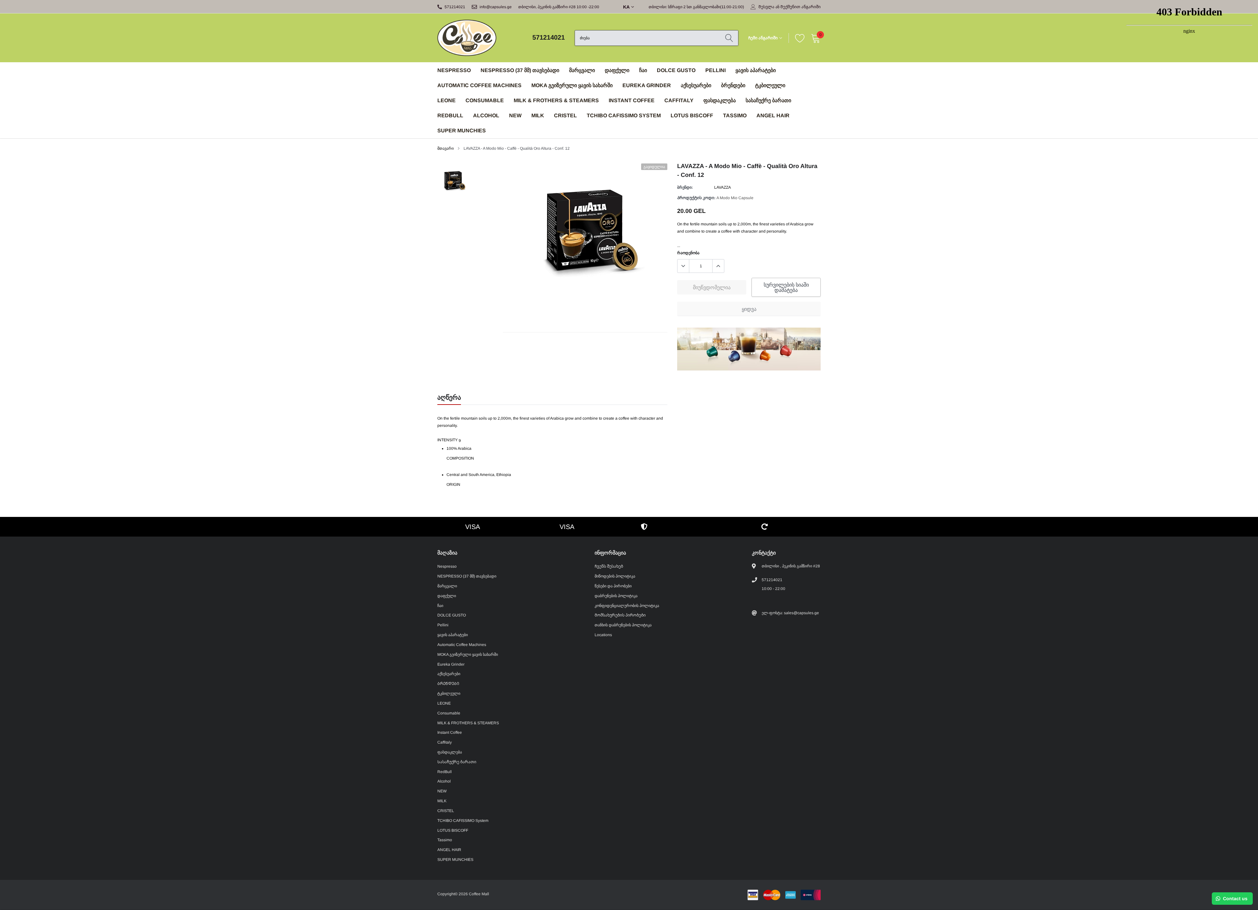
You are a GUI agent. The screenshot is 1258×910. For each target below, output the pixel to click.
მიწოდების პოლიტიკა (615, 576)
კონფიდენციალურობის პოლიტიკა (627, 605)
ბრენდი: (685, 187)
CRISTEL (565, 115)
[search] (729, 38)
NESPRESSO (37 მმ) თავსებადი (520, 70)
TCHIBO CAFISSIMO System (624, 115)
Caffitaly (679, 100)
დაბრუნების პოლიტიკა (616, 596)
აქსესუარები (696, 85)
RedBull (450, 115)
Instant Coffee (632, 100)
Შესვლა (766, 7)
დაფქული (617, 70)
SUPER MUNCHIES (461, 130)
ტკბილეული (770, 85)
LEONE (446, 100)
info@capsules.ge (496, 7)
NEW (515, 115)
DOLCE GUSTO (676, 70)
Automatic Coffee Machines (479, 85)
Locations (603, 635)
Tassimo (735, 115)
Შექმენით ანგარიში (800, 7)
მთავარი (445, 148)
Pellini (715, 70)
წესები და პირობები (613, 586)
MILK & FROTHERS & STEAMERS (556, 100)
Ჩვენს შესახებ (609, 566)
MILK (537, 115)
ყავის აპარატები (755, 70)
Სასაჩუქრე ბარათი (768, 100)
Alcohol (486, 115)
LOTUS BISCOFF (692, 115)
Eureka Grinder (646, 85)
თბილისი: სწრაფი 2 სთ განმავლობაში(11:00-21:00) (696, 7)
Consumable (485, 100)
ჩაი (643, 70)
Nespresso (454, 70)
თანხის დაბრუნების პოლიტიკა (623, 625)
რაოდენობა (688, 253)
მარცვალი (582, 70)
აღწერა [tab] (449, 397)
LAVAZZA (722, 187)
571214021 (455, 7)
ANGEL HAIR (773, 115)
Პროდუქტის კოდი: (696, 198)
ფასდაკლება (719, 100)
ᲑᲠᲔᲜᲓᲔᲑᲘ (733, 85)
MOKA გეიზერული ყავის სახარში (572, 85)
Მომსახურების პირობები (620, 615)
